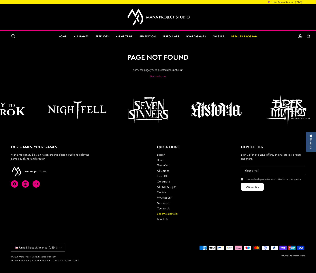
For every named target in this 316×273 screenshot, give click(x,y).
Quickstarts (164, 181)
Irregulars (171, 36)
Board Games (196, 36)
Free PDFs (102, 36)
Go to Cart (163, 165)
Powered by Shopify (47, 256)
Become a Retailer (167, 213)
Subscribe (252, 186)
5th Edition (147, 36)
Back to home (158, 76)
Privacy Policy (20, 260)
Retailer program (244, 36)
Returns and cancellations (293, 255)
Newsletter (163, 203)
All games (81, 36)
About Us (162, 219)
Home (63, 36)
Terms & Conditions (66, 260)
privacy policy (295, 179)
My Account (164, 197)
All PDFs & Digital (167, 187)
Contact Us (163, 208)
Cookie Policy (41, 260)
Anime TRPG (124, 36)
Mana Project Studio (28, 256)
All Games (163, 170)
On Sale (218, 36)
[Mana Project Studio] (158, 17)
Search (161, 154)
